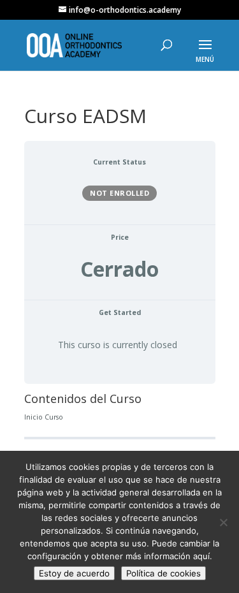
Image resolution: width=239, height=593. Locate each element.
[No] (223, 522)
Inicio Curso (43, 417)
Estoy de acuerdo (74, 573)
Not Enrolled (119, 193)
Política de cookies (163, 573)
